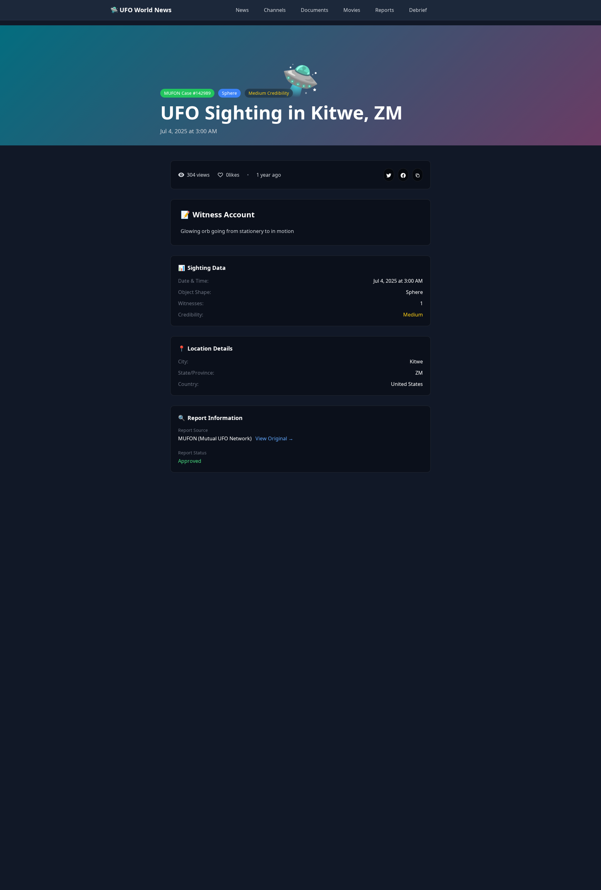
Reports (384, 10)
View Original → (274, 438)
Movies (351, 10)
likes (232, 174)
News (242, 10)
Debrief (418, 10)
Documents (314, 10)
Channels (275, 10)
